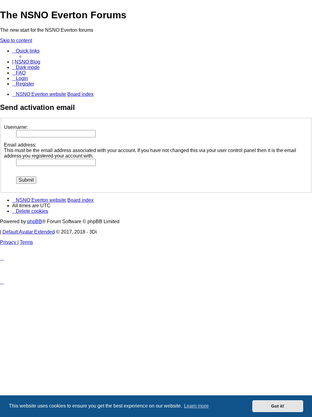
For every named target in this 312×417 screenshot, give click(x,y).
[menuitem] (19, 72)
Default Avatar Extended (28, 231)
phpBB (34, 221)
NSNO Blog (27, 61)
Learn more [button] (196, 405)
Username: (16, 127)
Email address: (20, 144)
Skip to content (16, 40)
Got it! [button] (277, 406)
